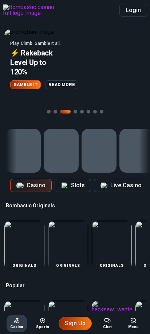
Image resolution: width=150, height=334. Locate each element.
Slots (78, 185)
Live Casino (126, 185)
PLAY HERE (61, 79)
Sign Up (75, 323)
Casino (36, 185)
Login (133, 10)
